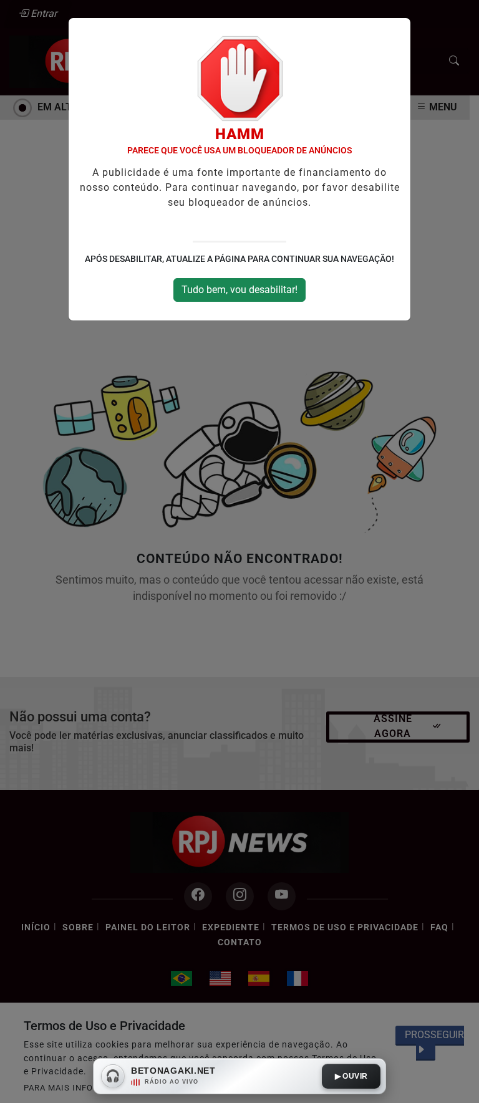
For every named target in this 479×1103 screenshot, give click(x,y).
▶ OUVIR (351, 1076)
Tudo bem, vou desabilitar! (239, 290)
